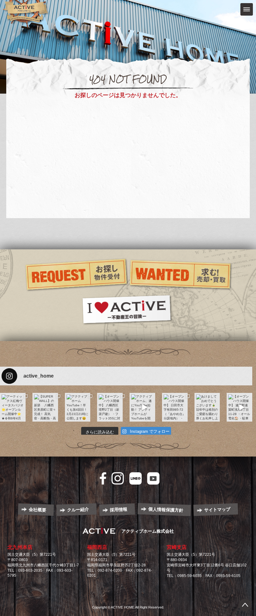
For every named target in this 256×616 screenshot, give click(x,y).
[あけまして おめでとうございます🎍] (207, 407)
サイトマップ (217, 509)
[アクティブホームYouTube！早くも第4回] (78, 407)
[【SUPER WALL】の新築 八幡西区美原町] (45, 407)
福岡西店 (97, 547)
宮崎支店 (177, 547)
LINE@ (135, 478)
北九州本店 (19, 547)
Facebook (103, 478)
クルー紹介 (78, 509)
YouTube (153, 478)
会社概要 (38, 509)
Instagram (117, 478)
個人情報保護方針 (165, 509)
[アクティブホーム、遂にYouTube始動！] (142, 407)
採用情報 (119, 509)
